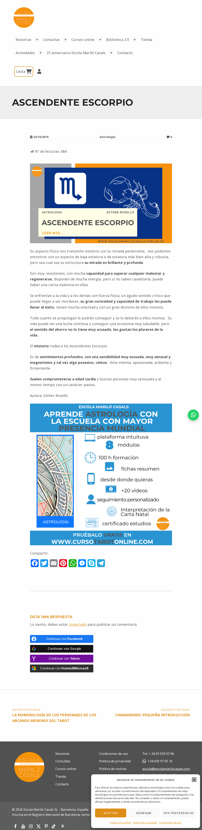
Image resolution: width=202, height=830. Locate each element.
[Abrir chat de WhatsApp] (193, 415)
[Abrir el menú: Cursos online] (100, 39)
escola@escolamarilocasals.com (166, 769)
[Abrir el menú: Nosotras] (37, 39)
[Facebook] (15, 826)
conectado (78, 624)
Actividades (25, 52)
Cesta (21, 71)
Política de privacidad (145, 822)
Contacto (125, 52)
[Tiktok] (53, 826)
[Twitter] (39, 826)
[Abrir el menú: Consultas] (65, 39)
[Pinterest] (46, 826)
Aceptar (111, 813)
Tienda (146, 39)
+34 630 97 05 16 (160, 761)
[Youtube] (23, 826)
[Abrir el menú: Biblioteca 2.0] (134, 39)
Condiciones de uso (170, 822)
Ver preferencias (179, 813)
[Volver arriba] (63, 826)
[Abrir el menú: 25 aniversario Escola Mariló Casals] (111, 52)
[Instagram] (31, 826)
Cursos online (82, 39)
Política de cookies (120, 822)
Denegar (143, 813)
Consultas (51, 39)
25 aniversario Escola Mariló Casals (76, 52)
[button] (194, 780)
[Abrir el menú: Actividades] (40, 52)
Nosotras (23, 39)
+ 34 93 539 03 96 (161, 753)
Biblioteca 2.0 (117, 39)
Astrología (107, 137)
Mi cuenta (37, 71)
